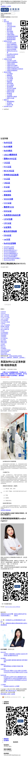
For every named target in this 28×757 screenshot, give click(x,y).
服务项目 (19, 660)
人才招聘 (16, 686)
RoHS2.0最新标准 (11, 44)
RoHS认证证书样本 (9, 260)
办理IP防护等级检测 (5, 351)
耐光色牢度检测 (10, 231)
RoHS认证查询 (11, 57)
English (10, 106)
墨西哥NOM (9, 207)
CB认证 (7, 183)
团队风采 (9, 29)
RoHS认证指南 (10, 243)
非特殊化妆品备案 (11, 175)
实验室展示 (12, 653)
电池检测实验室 (11, 37)
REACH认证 (9, 171)
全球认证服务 (7, 660)
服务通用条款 (10, 101)
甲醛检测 (9, 82)
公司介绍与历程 (11, 26)
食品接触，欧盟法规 (5, 326)
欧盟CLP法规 (10, 98)
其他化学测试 (7, 72)
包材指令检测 (10, 90)
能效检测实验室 (11, 39)
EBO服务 (3, 658)
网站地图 (3, 694)
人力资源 (3, 684)
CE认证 (7, 163)
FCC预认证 (3, 323)
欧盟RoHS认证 (8, 41)
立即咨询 (3, 510)
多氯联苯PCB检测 (12, 96)
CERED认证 (3, 313)
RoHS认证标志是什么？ (10, 250)
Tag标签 (13, 694)
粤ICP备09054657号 (11, 690)
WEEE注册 (8, 199)
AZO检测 (9, 95)
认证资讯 (7, 227)
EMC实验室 (10, 33)
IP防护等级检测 (4, 353)
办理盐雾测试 (3, 336)
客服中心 (6, 99)
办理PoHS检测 (4, 342)
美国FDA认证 (19, 672)
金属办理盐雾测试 (4, 333)
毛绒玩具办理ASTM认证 (6, 354)
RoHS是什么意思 (11, 42)
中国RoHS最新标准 (12, 62)
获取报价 (8, 510)
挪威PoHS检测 (4, 341)
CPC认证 (7, 223)
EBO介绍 (6, 21)
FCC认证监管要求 (4, 320)
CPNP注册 (8, 219)
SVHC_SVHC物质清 (5, 327)
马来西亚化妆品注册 (12, 215)
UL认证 (7, 179)
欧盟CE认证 (3, 345)
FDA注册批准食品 (4, 332)
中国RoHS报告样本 (12, 70)
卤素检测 (9, 75)
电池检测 (9, 93)
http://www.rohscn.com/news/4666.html (12, 606)
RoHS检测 (8, 147)
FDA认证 (7, 235)
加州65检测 (10, 83)
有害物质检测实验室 (12, 36)
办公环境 (9, 28)
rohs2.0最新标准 (10, 155)
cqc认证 (7, 239)
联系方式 (15, 655)
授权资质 (9, 23)
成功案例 (10, 655)
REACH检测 (10, 85)
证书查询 (9, 103)
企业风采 (18, 653)
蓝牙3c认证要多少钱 (5, 329)
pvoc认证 (7, 191)
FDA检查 (2, 330)
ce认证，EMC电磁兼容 (5, 324)
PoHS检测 (3, 344)
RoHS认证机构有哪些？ (10, 256)
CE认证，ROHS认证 (5, 314)
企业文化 (9, 24)
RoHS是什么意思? (9, 247)
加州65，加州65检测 (5, 316)
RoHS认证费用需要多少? (11, 253)
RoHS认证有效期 (11, 49)
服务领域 (14, 660)
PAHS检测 (10, 73)
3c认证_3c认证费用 (4, 319)
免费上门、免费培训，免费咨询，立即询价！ (13, 357)
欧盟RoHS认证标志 (12, 46)
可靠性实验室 (10, 34)
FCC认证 (7, 167)
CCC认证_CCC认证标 (5, 317)
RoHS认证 (8, 143)
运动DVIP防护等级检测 (5, 350)
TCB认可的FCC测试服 (5, 322)
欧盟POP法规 (10, 91)
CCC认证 (7, 203)
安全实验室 (10, 31)
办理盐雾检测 (3, 335)
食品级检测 (10, 86)
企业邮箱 (3, 6)
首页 (5, 20)
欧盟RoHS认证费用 (12, 47)
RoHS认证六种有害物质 (10, 255)
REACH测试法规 (4, 338)
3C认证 (7, 187)
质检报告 (7, 195)
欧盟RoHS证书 (11, 55)
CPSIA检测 (10, 78)
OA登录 (9, 6)
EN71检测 (9, 80)
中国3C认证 (20, 670)
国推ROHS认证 (10, 159)
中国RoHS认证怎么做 (13, 67)
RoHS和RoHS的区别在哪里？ (12, 258)
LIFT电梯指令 (3, 348)
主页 (10, 356)
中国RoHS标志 (11, 64)
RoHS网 (6, 106)
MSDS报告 (10, 77)
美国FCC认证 (13, 670)
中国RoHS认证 (8, 59)
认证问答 (14, 356)
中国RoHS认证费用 (12, 65)
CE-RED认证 (3, 311)
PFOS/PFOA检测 (11, 88)
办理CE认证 (3, 347)
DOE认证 (8, 211)
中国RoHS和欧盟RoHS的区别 (15, 68)
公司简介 (6, 653)
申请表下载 (10, 104)
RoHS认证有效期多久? (10, 251)
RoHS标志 (8, 151)
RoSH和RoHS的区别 (12, 54)
